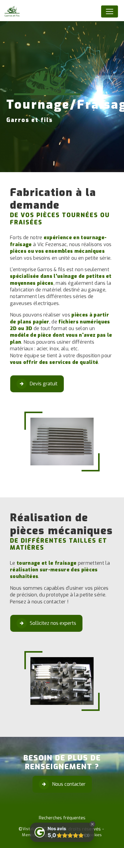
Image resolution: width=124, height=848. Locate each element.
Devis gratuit (43, 384)
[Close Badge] (92, 824)
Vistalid (30, 828)
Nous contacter (68, 784)
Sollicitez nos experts (53, 623)
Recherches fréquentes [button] (62, 818)
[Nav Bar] (109, 11)
